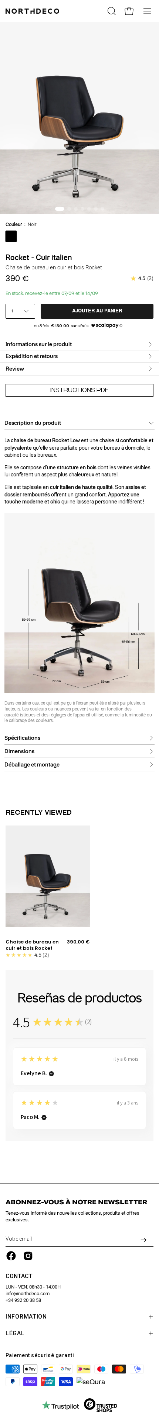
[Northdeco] (33, 11)
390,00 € (78, 942)
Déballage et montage (32, 764)
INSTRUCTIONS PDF (79, 390)
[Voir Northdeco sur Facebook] (11, 1255)
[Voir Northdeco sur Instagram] (28, 1255)
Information (26, 1316)
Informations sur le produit (39, 344)
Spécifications (22, 738)
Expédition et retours (32, 356)
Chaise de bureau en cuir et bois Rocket (32, 945)
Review (15, 368)
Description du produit (32, 423)
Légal (15, 1333)
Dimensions (19, 751)
